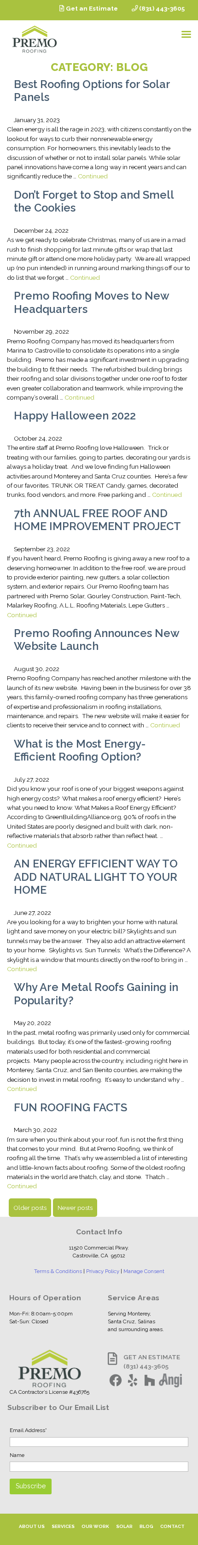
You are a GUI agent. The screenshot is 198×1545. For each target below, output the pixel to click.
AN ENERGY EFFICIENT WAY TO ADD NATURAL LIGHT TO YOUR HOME (96, 876)
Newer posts (75, 1207)
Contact (172, 1526)
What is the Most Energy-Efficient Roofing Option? (80, 750)
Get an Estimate (91, 8)
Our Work (95, 1526)
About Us (32, 1526)
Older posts (30, 1207)
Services (63, 1526)
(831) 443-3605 (161, 8)
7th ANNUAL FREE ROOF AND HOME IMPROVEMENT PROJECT (97, 520)
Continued (93, 176)
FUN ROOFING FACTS (70, 1107)
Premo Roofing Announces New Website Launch (96, 640)
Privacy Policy (102, 1271)
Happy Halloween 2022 (75, 415)
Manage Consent (143, 1271)
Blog (146, 1526)
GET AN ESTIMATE (151, 1357)
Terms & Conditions (58, 1271)
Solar (124, 1526)
